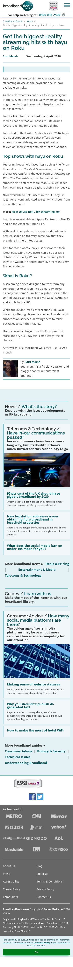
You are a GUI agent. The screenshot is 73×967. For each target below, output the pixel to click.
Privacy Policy (45, 889)
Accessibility (11, 881)
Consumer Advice (18, 751)
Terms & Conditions (50, 881)
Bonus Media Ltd (54, 909)
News (29, 21)
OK (36, 952)
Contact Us (44, 897)
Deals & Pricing (57, 564)
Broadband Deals (12, 21)
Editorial (42, 874)
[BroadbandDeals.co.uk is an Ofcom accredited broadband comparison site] (28, 783)
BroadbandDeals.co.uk (16, 909)
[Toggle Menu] (67, 5)
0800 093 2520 (49, 15)
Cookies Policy (42, 942)
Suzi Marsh (33, 362)
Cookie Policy (11, 889)
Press (6, 874)
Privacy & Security (51, 751)
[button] (63, 15)
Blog (39, 866)
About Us (9, 866)
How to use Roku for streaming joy (36, 211)
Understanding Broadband (26, 763)
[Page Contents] (36, 69)
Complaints (10, 897)
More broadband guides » (25, 745)
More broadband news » (24, 564)
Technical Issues (18, 757)
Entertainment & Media (36, 570)
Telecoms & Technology (23, 575)
